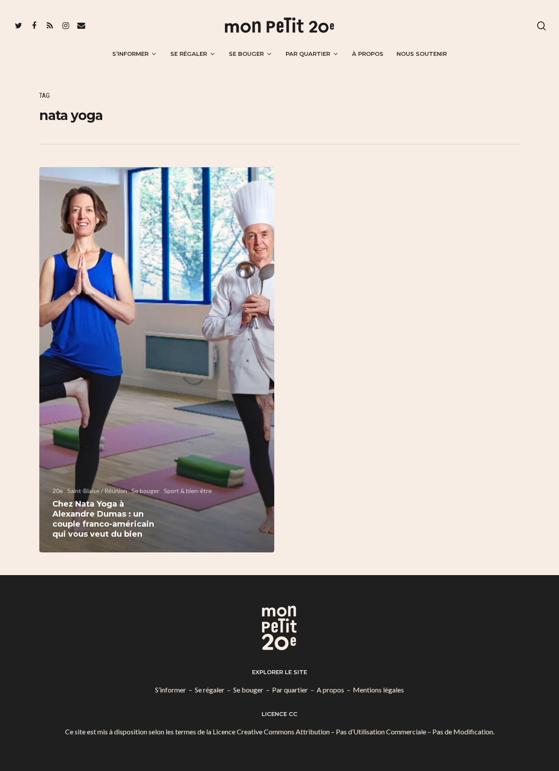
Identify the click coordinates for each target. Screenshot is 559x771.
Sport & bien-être (188, 490)
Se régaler (188, 53)
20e (57, 490)
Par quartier (308, 53)
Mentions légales (378, 689)
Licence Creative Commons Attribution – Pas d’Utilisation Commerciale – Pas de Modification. (353, 731)
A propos (330, 689)
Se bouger (246, 53)
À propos (367, 53)
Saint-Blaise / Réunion (97, 490)
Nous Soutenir (422, 53)
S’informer (130, 53)
